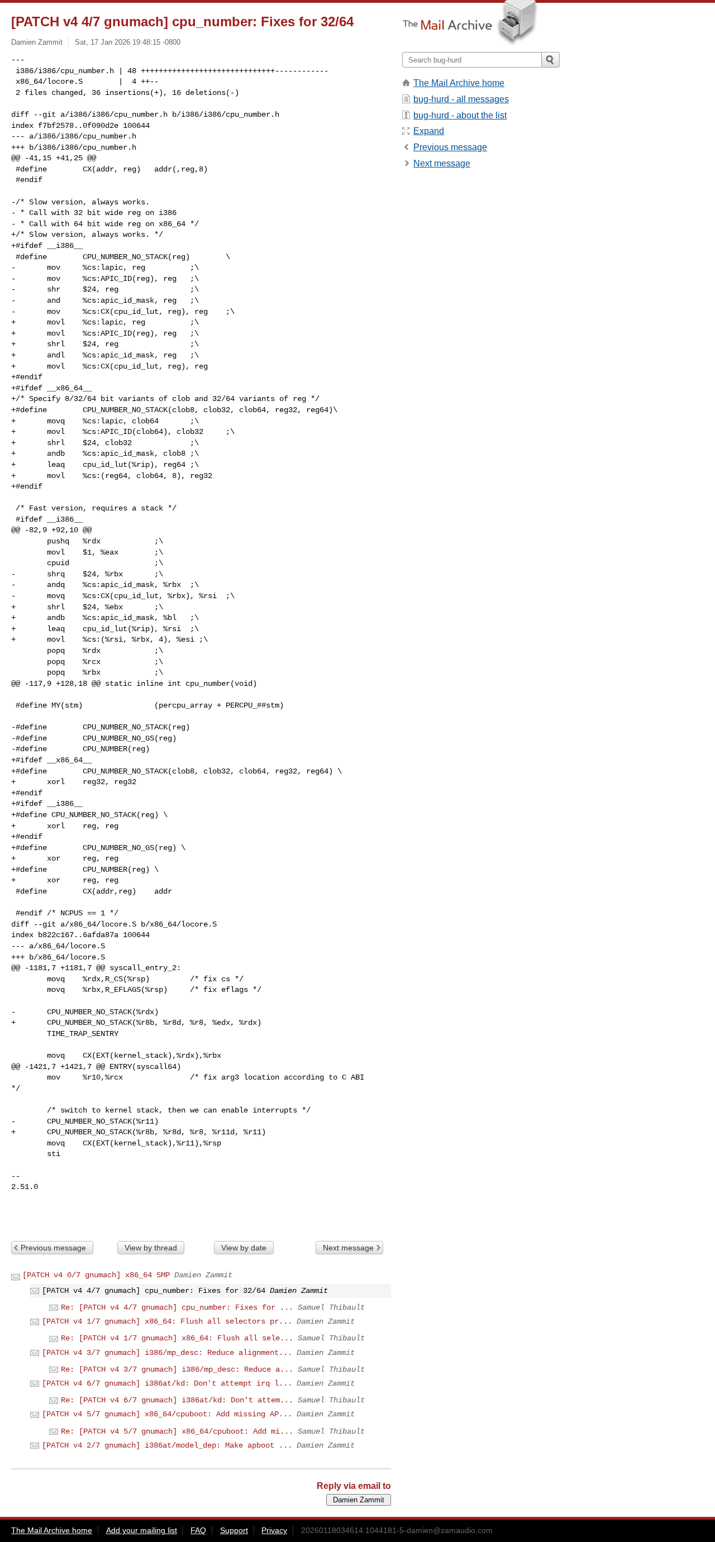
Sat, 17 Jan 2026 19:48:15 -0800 (127, 42)
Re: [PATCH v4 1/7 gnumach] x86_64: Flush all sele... (177, 1338)
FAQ (198, 1530)
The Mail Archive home (458, 83)
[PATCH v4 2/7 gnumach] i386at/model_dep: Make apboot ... (167, 1445)
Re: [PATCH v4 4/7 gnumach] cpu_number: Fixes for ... (177, 1307)
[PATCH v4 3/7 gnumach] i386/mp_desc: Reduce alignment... (167, 1352)
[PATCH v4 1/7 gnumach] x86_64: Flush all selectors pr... (167, 1321)
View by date (243, 1247)
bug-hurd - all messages (461, 99)
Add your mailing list (141, 1530)
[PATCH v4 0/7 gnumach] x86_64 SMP (96, 1275)
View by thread (151, 1247)
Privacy (274, 1530)
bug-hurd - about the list (460, 115)
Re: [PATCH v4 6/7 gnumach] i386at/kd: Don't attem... (177, 1400)
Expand (428, 131)
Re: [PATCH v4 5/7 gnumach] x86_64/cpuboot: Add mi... (177, 1431)
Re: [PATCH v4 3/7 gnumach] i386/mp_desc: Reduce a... (177, 1369)
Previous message (53, 1247)
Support (234, 1530)
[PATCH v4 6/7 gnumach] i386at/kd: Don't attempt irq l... (167, 1383)
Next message (348, 1247)
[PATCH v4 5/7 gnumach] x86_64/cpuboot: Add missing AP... (167, 1414)
